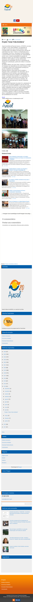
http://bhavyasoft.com (25, 596)
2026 (5, 351)
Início (3, 432)
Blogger (20, 467)
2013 (5, 386)
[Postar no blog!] (4, 151)
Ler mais (6, 165)
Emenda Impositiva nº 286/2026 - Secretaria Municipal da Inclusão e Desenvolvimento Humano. (20, 513)
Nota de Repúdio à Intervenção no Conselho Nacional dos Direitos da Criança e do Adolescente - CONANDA (20, 158)
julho (6, 402)
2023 (5, 359)
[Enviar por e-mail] (2, 151)
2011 (5, 427)
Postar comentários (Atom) (11, 263)
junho (6, 404)
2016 (5, 378)
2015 (5, 381)
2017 (5, 375)
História (4, 460)
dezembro (7, 388)
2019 (5, 370)
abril (6, 410)
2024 (5, 357)
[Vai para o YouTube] (18, 21)
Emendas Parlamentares (7, 340)
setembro (7, 396)
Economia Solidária (6, 338)
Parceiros (4, 462)
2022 (5, 362)
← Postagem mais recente (8, 213)
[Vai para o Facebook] (15, 21)
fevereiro (7, 418)
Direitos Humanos (6, 336)
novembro (7, 391)
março (6, 415)
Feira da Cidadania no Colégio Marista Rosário (19, 201)
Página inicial (17, 213)
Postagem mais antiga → (25, 213)
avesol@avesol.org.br (7, 499)
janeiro (6, 421)
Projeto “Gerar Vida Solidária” (13, 42)
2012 (5, 424)
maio (6, 407)
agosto (6, 399)
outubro (7, 394)
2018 (5, 373)
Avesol (10, 39)
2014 (5, 383)
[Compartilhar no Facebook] (7, 151)
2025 (5, 354)
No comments (17, 39)
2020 (5, 367)
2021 (5, 365)
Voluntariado (5, 343)
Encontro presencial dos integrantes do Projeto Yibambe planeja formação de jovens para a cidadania (20, 522)
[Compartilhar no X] (5, 151)
